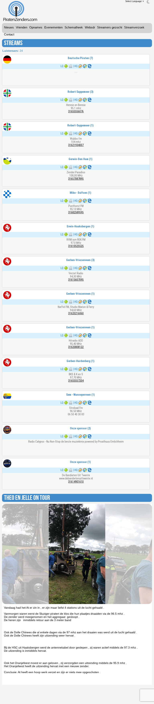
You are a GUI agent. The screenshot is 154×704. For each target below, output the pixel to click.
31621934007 (76, 145)
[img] (148, 2)
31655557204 (76, 380)
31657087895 (76, 178)
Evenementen (53, 27)
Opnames (35, 27)
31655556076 (76, 111)
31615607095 (76, 279)
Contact (9, 34)
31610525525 (76, 246)
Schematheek (74, 27)
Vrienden (21, 27)
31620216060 (76, 313)
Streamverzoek (134, 27)
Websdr (90, 27)
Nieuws (9, 27)
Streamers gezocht (109, 27)
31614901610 (76, 481)
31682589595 (76, 212)
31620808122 (76, 347)
